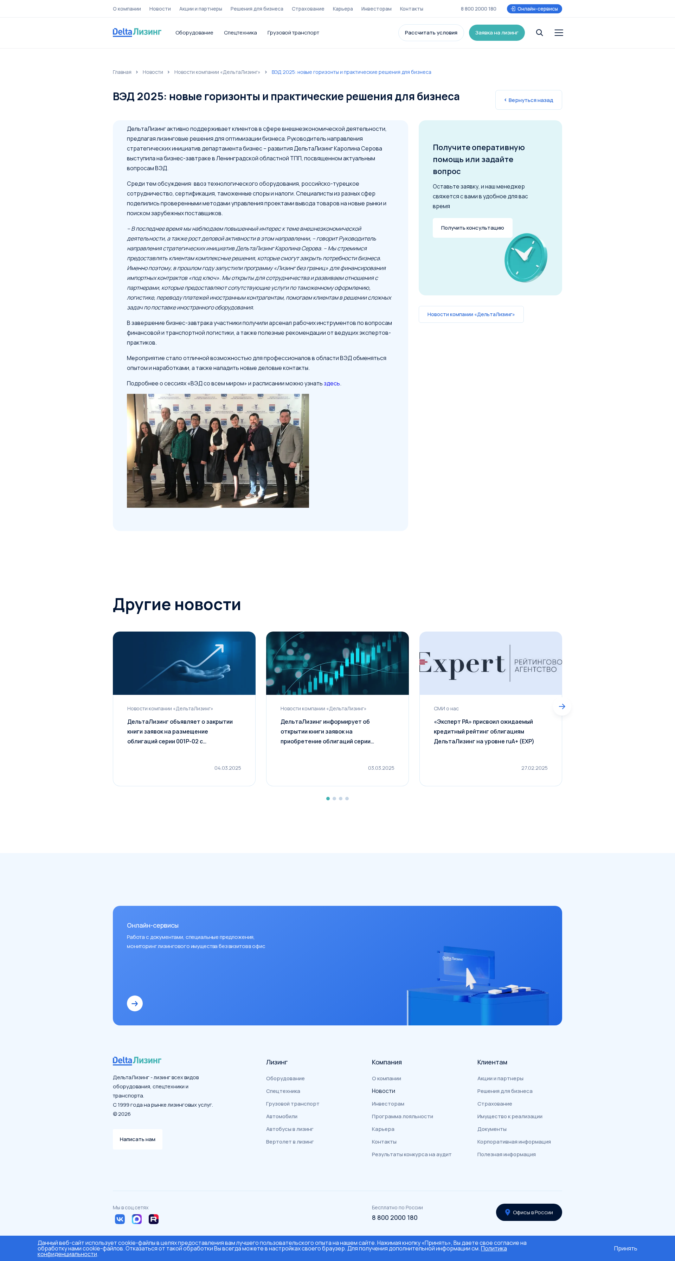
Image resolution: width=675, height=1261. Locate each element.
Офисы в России (533, 1212)
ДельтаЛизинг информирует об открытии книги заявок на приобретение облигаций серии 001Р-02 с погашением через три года (334, 732)
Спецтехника (240, 32)
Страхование (308, 8)
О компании (127, 8)
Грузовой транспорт (293, 32)
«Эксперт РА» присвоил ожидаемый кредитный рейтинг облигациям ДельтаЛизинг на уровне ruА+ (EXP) (484, 731)
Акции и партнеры (200, 8)
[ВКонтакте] (120, 1219)
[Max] (137, 1219)
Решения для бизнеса (257, 8)
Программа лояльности (402, 1116)
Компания (387, 1062)
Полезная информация (506, 1154)
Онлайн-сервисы (538, 8)
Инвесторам (376, 8)
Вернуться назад (531, 100)
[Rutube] (154, 1219)
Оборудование (194, 32)
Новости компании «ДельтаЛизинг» (217, 72)
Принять (625, 1248)
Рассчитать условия (431, 32)
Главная (122, 72)
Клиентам (492, 1062)
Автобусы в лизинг (290, 1129)
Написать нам (137, 1139)
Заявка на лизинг (497, 32)
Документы (492, 1129)
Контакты (411, 8)
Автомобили (281, 1116)
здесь (332, 383)
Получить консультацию (472, 227)
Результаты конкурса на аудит (412, 1154)
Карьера (343, 8)
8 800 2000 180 (478, 8)
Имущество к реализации (509, 1116)
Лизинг (277, 1062)
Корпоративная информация (514, 1141)
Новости (160, 8)
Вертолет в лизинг (290, 1141)
